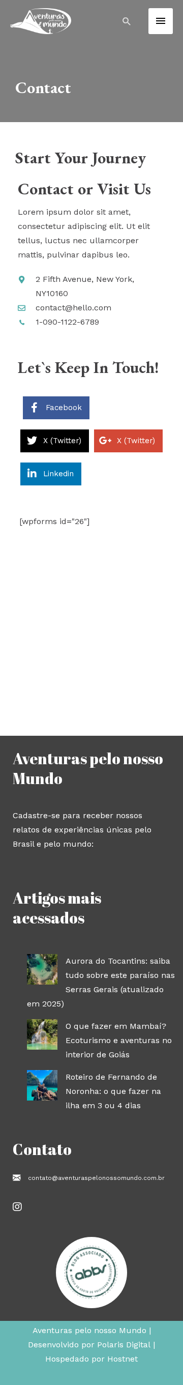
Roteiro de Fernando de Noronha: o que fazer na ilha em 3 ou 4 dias (113, 1091)
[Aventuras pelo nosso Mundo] (40, 21)
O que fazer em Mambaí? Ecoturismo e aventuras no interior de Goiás (119, 1040)
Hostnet (122, 1359)
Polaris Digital (123, 1344)
